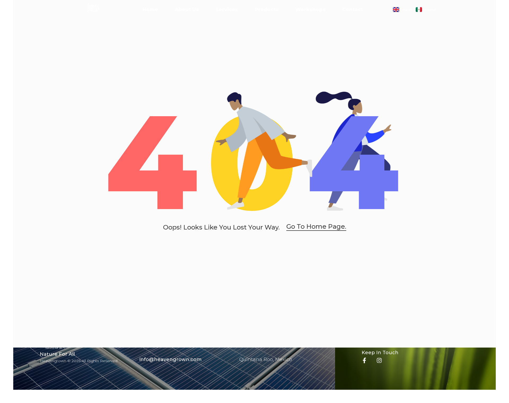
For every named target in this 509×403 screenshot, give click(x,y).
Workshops (310, 9)
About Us (187, 9)
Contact (352, 9)
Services (227, 9)
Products (267, 9)
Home (150, 9)
